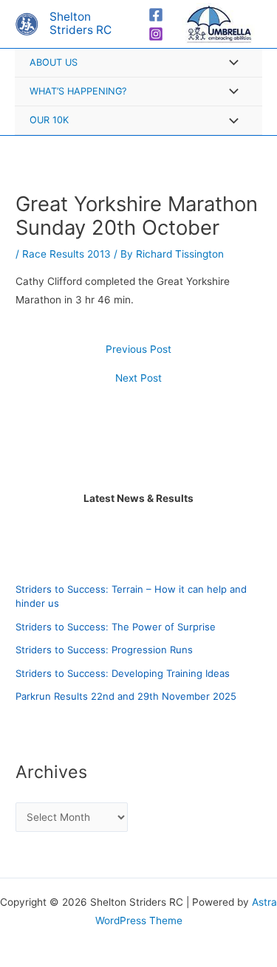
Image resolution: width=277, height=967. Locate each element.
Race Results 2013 (66, 254)
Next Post (138, 379)
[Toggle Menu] (229, 64)
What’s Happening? (78, 91)
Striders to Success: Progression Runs (104, 649)
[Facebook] (155, 14)
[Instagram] (155, 34)
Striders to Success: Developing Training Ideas (123, 673)
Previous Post (138, 350)
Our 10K (49, 119)
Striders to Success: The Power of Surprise (116, 627)
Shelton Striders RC (80, 24)
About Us (54, 62)
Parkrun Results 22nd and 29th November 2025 (126, 696)
